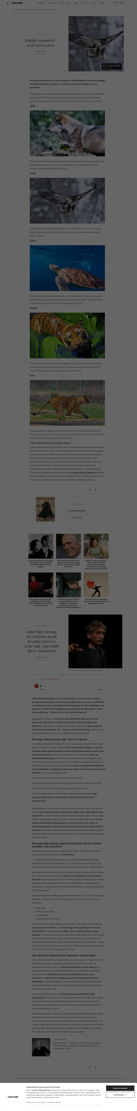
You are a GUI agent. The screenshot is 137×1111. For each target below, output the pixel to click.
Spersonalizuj (119, 1095)
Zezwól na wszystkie (120, 1088)
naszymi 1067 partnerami (41, 1090)
